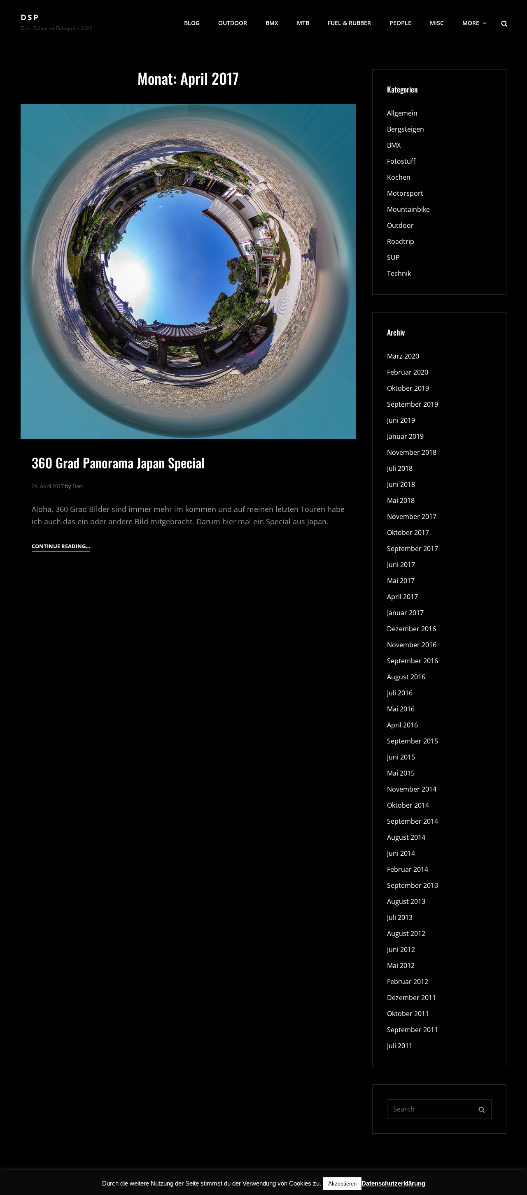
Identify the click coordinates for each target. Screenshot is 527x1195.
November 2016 (411, 644)
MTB (303, 23)
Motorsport (405, 193)
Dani (78, 486)
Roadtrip (400, 241)
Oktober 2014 (408, 805)
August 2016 (406, 676)
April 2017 (402, 596)
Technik (399, 273)
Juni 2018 (401, 484)
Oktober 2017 (408, 532)
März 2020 (403, 356)
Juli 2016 (400, 692)
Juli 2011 (400, 1045)
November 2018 (411, 452)
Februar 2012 (407, 981)
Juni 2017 (401, 564)
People (400, 23)
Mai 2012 (401, 965)
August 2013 (406, 901)
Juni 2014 (401, 853)
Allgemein (402, 113)
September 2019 (412, 404)
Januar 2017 (405, 612)
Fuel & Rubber (349, 23)
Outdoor (232, 23)
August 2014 (406, 837)
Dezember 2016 (411, 628)
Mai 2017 (401, 580)
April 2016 (402, 725)
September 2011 (412, 1029)
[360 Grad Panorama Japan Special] (188, 271)
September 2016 (412, 660)
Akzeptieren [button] (342, 1184)
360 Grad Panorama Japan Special (118, 462)
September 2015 (412, 741)
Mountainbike (408, 209)
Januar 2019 (405, 436)
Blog (192, 23)
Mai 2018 (401, 500)
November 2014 (411, 789)
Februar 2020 (407, 372)
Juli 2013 (400, 917)
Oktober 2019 (408, 388)
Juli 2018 (400, 468)
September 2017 (412, 548)
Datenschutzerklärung (393, 1183)
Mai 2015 (401, 773)
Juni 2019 (401, 420)
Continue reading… (61, 546)
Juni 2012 (401, 949)
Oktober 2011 (408, 1013)
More (470, 23)
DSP (30, 18)
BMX (272, 23)
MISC (437, 23)
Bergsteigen (405, 129)
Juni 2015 (401, 757)
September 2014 (412, 821)
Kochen (398, 177)
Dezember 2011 (411, 997)
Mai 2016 (401, 708)
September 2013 (412, 885)
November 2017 (411, 516)
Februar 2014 (407, 869)
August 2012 (406, 933)
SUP (393, 257)
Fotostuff (401, 161)
